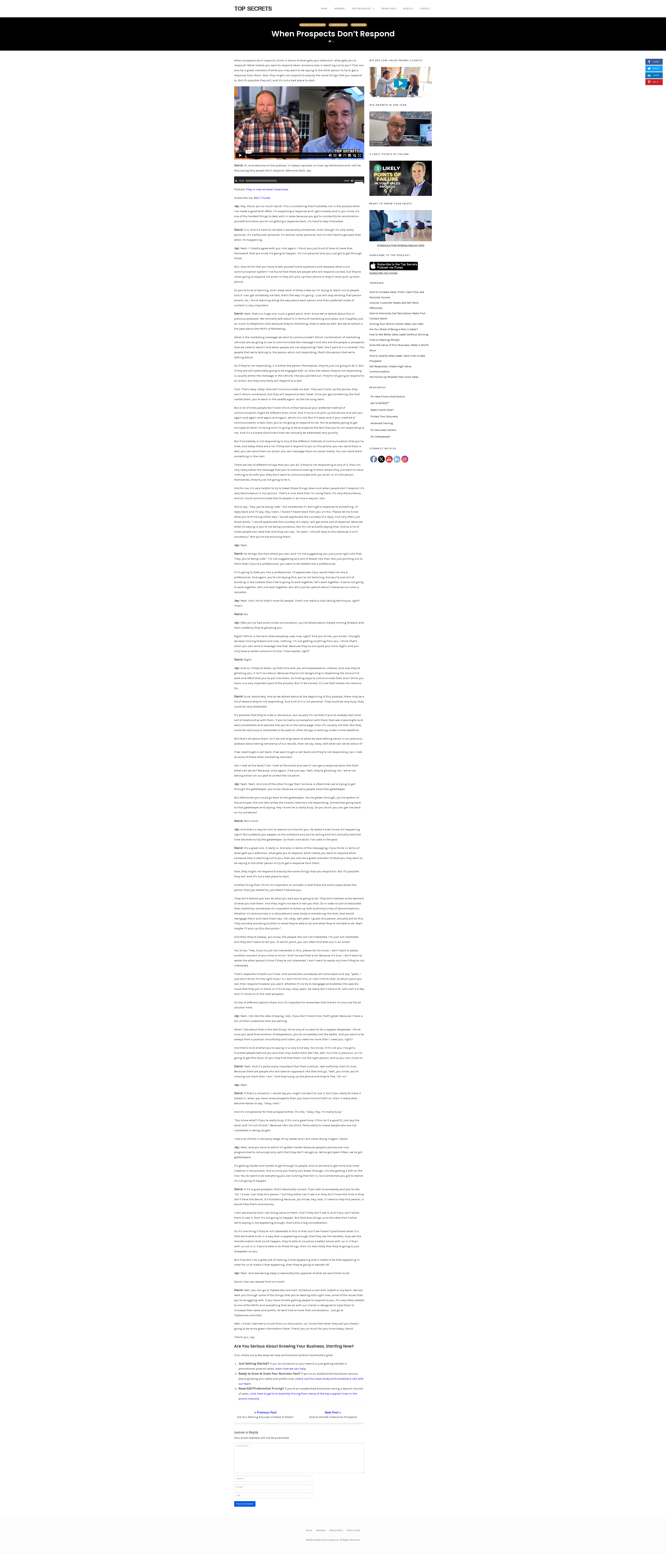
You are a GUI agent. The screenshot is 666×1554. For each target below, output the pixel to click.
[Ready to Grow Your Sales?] (400, 225)
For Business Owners (383, 430)
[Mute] (352, 180)
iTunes (265, 197)
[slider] (359, 181)
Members (339, 8)
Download (281, 189)
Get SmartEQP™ (379, 403)
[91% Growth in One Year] (400, 128)
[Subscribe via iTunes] (393, 265)
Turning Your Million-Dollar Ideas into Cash (396, 323)
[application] (299, 179)
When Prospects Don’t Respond (333, 33)
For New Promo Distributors (387, 396)
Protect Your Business (384, 416)
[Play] (236, 180)
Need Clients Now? (382, 409)
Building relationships (313, 25)
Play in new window (259, 189)
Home (324, 8)
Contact (425, 8)
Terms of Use (353, 1530)
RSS (256, 197)
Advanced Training (381, 423)
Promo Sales (388, 8)
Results (408, 8)
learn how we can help (290, 1368)
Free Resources (361, 8)
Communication (338, 25)
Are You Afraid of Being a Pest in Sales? (393, 329)
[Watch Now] (400, 81)
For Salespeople (380, 436)
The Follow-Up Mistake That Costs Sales (394, 377)
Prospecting (359, 25)
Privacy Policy (336, 1530)
